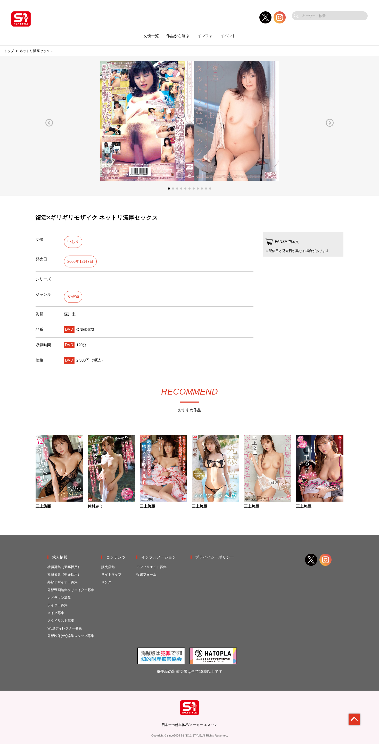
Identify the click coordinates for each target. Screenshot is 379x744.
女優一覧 (151, 36)
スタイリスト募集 (60, 621)
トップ (9, 51)
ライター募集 (57, 605)
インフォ (205, 36)
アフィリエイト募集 (151, 567)
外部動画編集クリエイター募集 (70, 590)
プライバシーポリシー (214, 557)
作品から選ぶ (178, 36)
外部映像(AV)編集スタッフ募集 (70, 636)
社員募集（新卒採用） (64, 567)
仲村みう (95, 506)
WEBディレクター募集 (64, 628)
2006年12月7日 (80, 261)
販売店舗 (108, 567)
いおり (73, 242)
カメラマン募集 (59, 598)
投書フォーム (146, 574)
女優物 (73, 297)
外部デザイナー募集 (62, 582)
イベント (228, 36)
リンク (106, 582)
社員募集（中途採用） (64, 574)
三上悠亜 (43, 506)
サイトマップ (111, 574)
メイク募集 (55, 613)
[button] (49, 122)
